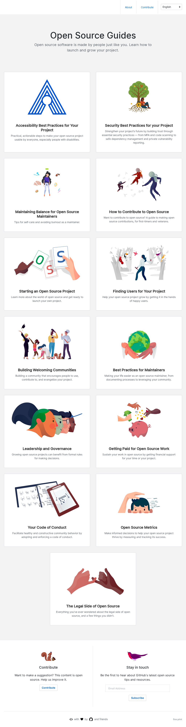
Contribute (147, 7)
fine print (177, 719)
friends (104, 719)
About (128, 7)
